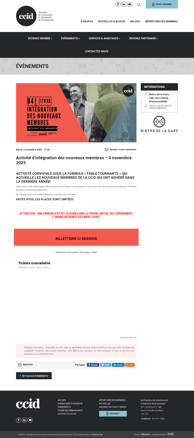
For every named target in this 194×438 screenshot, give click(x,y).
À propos (87, 21)
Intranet (115, 414)
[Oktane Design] (172, 434)
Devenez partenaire (142, 38)
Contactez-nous (96, 51)
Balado (135, 21)
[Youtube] (129, 4)
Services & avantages (103, 38)
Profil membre (164, 4)
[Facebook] (118, 4)
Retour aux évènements (35, 376)
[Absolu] (146, 434)
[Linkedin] (124, 4)
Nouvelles (104, 403)
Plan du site (97, 434)
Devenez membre (39, 38)
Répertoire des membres (161, 21)
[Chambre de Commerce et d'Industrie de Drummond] (34, 15)
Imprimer (28, 364)
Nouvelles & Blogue (111, 21)
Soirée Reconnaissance (70, 410)
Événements (69, 38)
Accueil (62, 400)
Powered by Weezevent (128, 337)
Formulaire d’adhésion (70, 403)
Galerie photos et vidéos (112, 407)
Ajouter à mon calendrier (123, 149)
